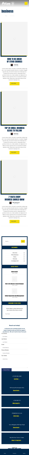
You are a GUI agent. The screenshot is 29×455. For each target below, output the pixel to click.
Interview (16, 133)
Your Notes (4, 355)
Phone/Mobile (5, 350)
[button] (26, 3)
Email (2, 344)
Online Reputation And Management (14, 296)
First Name (4, 333)
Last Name (4, 339)
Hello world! (14, 272)
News (14, 256)
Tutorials (16, 64)
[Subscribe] (23, 314)
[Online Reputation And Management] (14, 291)
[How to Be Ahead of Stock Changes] (14, 279)
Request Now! (7, 369)
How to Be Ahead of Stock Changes (14, 284)
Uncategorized (14, 260)
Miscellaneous (16, 202)
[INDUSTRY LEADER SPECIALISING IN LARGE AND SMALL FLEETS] (8, 3)
